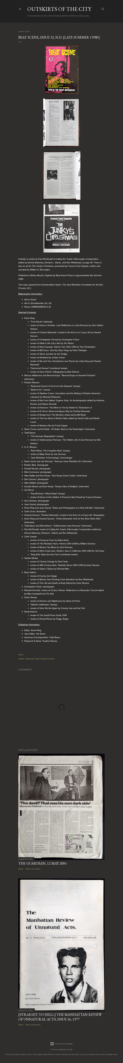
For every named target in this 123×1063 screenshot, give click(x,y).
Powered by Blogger (64, 1044)
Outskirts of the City (59, 8)
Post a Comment (33, 869)
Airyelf (69, 1049)
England (44, 659)
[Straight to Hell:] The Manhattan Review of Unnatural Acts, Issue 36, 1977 (60, 1016)
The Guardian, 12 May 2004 (42, 863)
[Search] (103, 8)
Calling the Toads (32, 659)
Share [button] (20, 654)
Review (51, 659)
